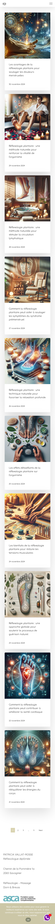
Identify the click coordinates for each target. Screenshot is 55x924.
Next (41, 830)
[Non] (51, 913)
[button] (50, 3)
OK (28, 920)
